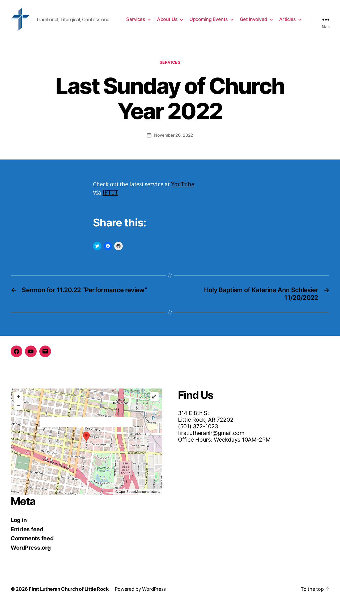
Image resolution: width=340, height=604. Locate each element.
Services (135, 19)
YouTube (182, 184)
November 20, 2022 (173, 135)
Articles (287, 19)
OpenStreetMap (130, 492)
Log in (19, 520)
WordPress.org (31, 547)
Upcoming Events (208, 19)
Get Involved (253, 19)
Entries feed (27, 529)
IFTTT (110, 192)
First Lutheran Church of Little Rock (68, 589)
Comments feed (32, 538)
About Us (167, 19)
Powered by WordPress (140, 589)
